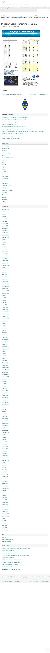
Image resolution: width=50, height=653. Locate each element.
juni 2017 (4, 465)
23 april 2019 (5, 26)
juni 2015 (4, 520)
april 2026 (4, 219)
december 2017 (5, 451)
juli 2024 (4, 267)
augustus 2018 (5, 432)
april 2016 (4, 497)
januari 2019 (5, 421)
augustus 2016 (5, 488)
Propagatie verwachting (15, 26)
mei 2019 (4, 411)
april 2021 (4, 358)
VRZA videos (6, 545)
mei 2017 (4, 467)
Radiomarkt (4, 195)
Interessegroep (5, 178)
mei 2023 (4, 300)
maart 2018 (4, 444)
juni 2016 (4, 493)
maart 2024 (4, 277)
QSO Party (4, 192)
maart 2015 (4, 527)
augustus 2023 (5, 293)
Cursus (3, 169)
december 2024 (5, 256)
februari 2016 (5, 502)
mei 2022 (4, 328)
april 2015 (4, 525)
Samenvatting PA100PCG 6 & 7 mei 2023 (11, 569)
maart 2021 (4, 360)
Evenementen (5, 176)
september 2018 (5, 430)
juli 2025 (4, 239)
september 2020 (5, 374)
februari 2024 (5, 279)
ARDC (3, 155)
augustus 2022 (5, 321)
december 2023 (5, 284)
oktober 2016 (5, 483)
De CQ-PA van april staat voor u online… (38, 94)
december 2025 (5, 228)
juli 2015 (4, 518)
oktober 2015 (5, 511)
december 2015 (5, 507)
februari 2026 (5, 223)
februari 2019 (5, 418)
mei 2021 (4, 356)
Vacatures (4, 199)
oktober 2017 (5, 455)
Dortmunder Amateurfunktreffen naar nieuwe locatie (14, 119)
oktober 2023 (5, 288)
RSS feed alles (6, 538)
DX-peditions (5, 174)
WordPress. (46, 581)
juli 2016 (4, 490)
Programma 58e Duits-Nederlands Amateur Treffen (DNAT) (15, 117)
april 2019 (4, 414)
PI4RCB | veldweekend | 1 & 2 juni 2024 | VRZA (12, 560)
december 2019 (5, 395)
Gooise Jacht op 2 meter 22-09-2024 (10, 553)
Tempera (41, 581)
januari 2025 (5, 253)
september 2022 (5, 318)
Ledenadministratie (6, 185)
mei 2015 (4, 523)
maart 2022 (4, 332)
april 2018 (4, 442)
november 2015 (5, 509)
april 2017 (4, 469)
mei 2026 (4, 216)
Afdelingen (4, 150)
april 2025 (4, 246)
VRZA (3, 2)
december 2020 (5, 367)
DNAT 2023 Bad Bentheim (8, 567)
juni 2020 (4, 381)
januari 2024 (5, 281)
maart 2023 (4, 304)
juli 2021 (4, 351)
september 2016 (5, 486)
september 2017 (5, 458)
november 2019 (5, 397)
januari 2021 (5, 365)
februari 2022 (5, 335)
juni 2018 (4, 437)
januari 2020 (5, 393)
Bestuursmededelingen (7, 157)
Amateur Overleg (6, 153)
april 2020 (4, 386)
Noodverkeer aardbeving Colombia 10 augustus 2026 (14, 126)
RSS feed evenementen (8, 539)
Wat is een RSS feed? (6, 541)
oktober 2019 (5, 400)
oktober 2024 (5, 260)
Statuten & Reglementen (7, 581)
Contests (4, 164)
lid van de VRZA (19, 17)
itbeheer (4, 181)
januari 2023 (5, 309)
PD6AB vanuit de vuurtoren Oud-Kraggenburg (12, 133)
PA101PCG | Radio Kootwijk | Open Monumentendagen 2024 (15, 555)
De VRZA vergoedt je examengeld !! (10, 122)
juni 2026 (4, 214)
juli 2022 (4, 323)
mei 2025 (4, 244)
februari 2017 (5, 474)
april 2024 (4, 274)
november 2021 (5, 342)
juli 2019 (4, 407)
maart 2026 (4, 221)
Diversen (4, 171)
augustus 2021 (5, 349)
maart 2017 (4, 472)
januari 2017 (5, 476)
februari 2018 (5, 446)
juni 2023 (4, 298)
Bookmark (5, 90)
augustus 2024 (5, 265)
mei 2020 (4, 383)
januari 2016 (5, 504)
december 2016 (5, 479)
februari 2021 (5, 363)
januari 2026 (5, 226)
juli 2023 (4, 295)
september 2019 (5, 402)
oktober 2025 (5, 233)
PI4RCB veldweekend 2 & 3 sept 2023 (10, 564)
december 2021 (5, 339)
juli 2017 (4, 462)
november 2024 (5, 258)
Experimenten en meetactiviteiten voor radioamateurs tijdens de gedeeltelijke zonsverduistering (23, 131)
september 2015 (5, 513)
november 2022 (5, 314)
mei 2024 (4, 272)
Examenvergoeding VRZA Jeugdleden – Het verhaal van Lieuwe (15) (17, 129)
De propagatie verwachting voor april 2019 (12, 94)
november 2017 (5, 453)
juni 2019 (4, 409)
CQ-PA (3, 167)
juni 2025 (4, 242)
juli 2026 (4, 212)
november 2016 (5, 481)
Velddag (4, 202)
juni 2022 (4, 325)
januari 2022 (5, 337)
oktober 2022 (5, 316)
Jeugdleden (5, 183)
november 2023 (5, 286)
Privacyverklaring (17, 581)
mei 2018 (4, 439)
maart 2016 (4, 500)
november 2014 (5, 530)
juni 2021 (4, 353)
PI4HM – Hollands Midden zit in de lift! (10, 138)
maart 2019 (4, 416)
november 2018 (5, 425)
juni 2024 (4, 270)
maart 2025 (4, 249)
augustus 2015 (5, 516)
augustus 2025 (5, 237)
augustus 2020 (5, 376)
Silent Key (4, 197)
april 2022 (4, 330)
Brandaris (4, 160)
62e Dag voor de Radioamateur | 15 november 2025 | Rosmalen (16, 548)
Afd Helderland (5, 146)
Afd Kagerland (5, 148)
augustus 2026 (5, 209)
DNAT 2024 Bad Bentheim (8, 557)
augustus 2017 (5, 460)
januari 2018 (5, 448)
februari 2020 (5, 390)
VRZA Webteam (33, 579)
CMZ (3, 162)
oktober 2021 (5, 344)
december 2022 (5, 311)
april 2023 (4, 302)
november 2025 (5, 230)
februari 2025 (5, 251)
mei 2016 (4, 495)
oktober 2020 (5, 372)
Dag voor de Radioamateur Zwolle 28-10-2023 (12, 562)
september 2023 (5, 291)
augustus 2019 (5, 404)
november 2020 (5, 369)
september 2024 (5, 263)
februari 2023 (5, 307)
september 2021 (5, 346)
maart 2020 (4, 388)
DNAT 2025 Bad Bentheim (8, 550)
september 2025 (5, 235)
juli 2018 (4, 435)
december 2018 (5, 423)
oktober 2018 (5, 428)
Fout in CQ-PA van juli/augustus (9, 124)
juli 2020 (4, 379)
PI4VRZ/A (4, 188)
